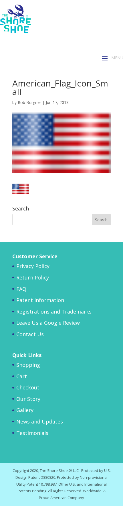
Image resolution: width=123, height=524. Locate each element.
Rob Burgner (29, 102)
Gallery (24, 410)
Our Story (28, 398)
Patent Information (40, 300)
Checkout (27, 387)
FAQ (21, 288)
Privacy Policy (32, 266)
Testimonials (32, 433)
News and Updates (39, 421)
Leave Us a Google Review (48, 322)
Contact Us (30, 334)
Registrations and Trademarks (54, 311)
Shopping (28, 364)
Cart (21, 376)
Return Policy (32, 277)
